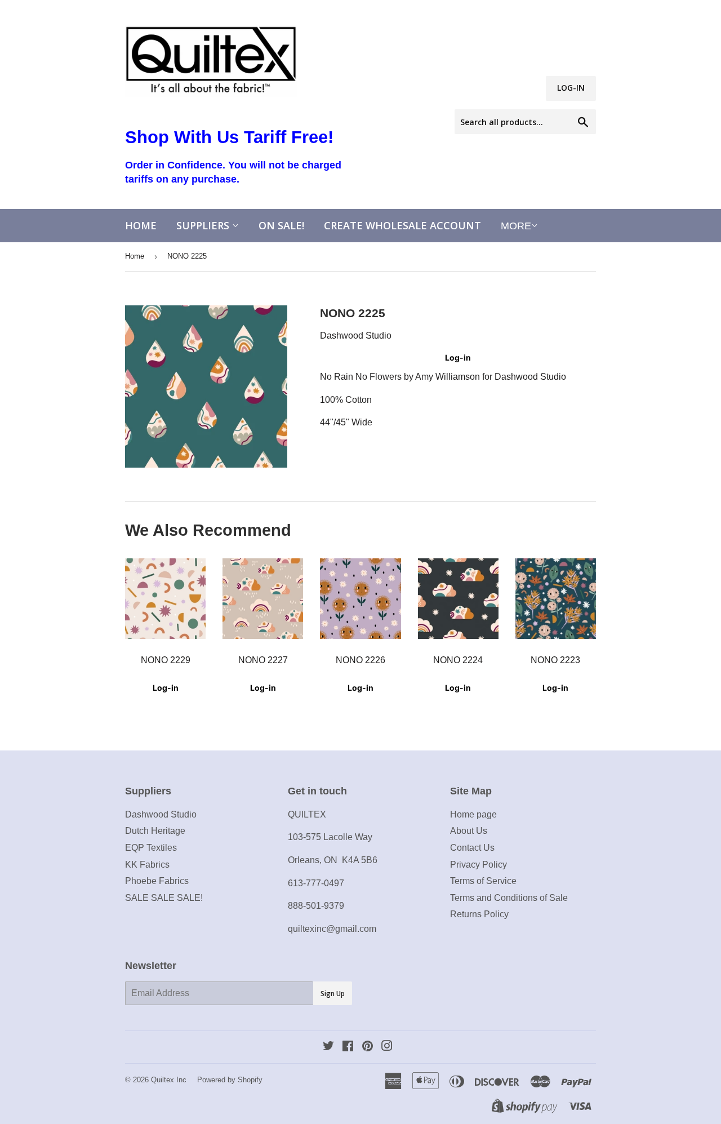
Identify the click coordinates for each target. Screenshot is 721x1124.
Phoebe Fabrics (157, 881)
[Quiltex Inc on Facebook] (348, 1047)
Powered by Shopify (229, 1080)
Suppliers (204, 225)
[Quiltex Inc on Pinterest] (367, 1047)
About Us (468, 831)
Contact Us (472, 847)
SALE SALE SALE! (164, 898)
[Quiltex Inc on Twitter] (328, 1047)
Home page (473, 814)
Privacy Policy (478, 864)
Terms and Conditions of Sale (509, 898)
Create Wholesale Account (402, 225)
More (516, 226)
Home (141, 225)
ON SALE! (281, 225)
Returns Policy (479, 914)
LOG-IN (571, 87)
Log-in (458, 357)
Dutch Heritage (155, 831)
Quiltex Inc (168, 1080)
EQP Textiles (151, 847)
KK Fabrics (147, 864)
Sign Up (333, 993)
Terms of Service (483, 881)
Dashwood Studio (161, 814)
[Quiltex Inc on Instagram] (387, 1047)
